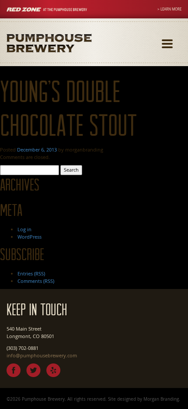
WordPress (29, 236)
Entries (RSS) (31, 273)
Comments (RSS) (35, 281)
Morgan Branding (161, 399)
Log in (24, 229)
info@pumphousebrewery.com (42, 355)
